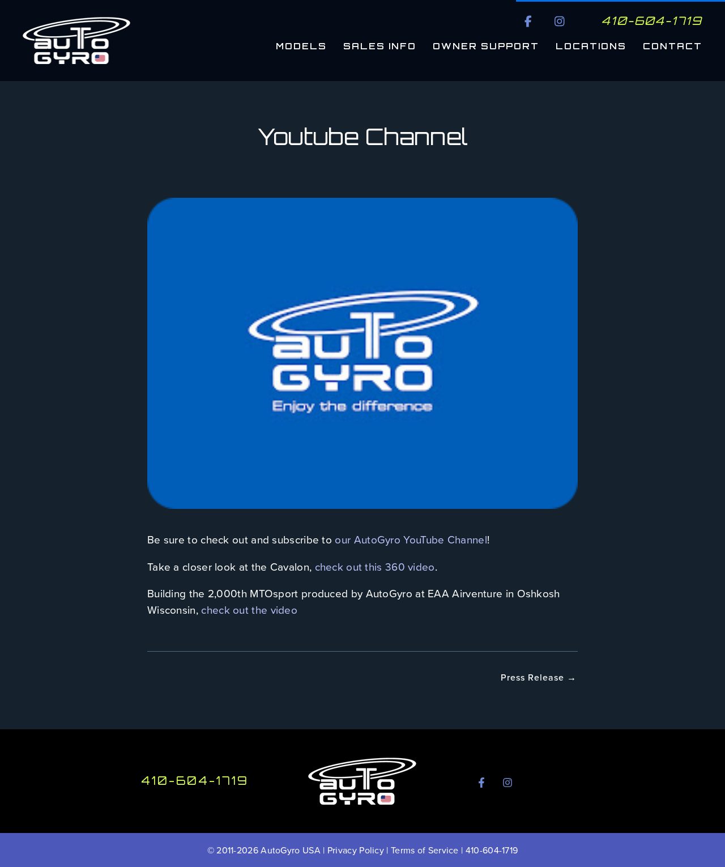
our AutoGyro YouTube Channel (411, 539)
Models (301, 46)
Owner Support (486, 46)
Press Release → (539, 677)
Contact (672, 46)
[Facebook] (481, 782)
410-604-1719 (195, 781)
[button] (528, 21)
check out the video (249, 609)
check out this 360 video (375, 566)
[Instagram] (507, 782)
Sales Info (379, 46)
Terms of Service (425, 850)
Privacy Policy (355, 850)
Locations (591, 46)
